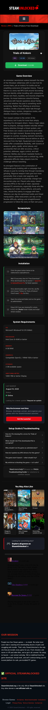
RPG (10, 26)
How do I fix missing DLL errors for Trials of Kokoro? (20, 435)
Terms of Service (28, 703)
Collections (42, 700)
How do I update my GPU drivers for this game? (22, 453)
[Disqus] (24, 587)
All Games (20, 700)
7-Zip (21, 293)
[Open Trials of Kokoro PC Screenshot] (24, 222)
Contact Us (38, 703)
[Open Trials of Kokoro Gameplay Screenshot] (24, 246)
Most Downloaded (31, 700)
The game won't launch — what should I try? (21, 458)
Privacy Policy (17, 703)
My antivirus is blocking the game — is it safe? (22, 462)
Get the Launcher (24, 419)
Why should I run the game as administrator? (21, 448)
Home (3, 26)
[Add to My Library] (41, 53)
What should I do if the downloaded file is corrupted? (20, 442)
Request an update (34, 400)
